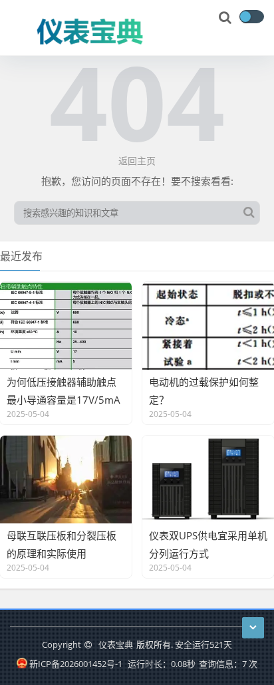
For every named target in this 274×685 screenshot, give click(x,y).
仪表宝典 (115, 644)
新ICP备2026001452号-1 (75, 664)
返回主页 (137, 160)
